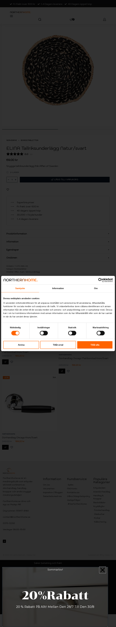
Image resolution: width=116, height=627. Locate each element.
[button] (103, 570)
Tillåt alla (95, 345)
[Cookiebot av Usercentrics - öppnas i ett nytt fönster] (100, 280)
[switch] (44, 333)
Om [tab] (96, 288)
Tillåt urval (58, 345)
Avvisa (21, 345)
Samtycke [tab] (20, 288)
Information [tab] (58, 288)
